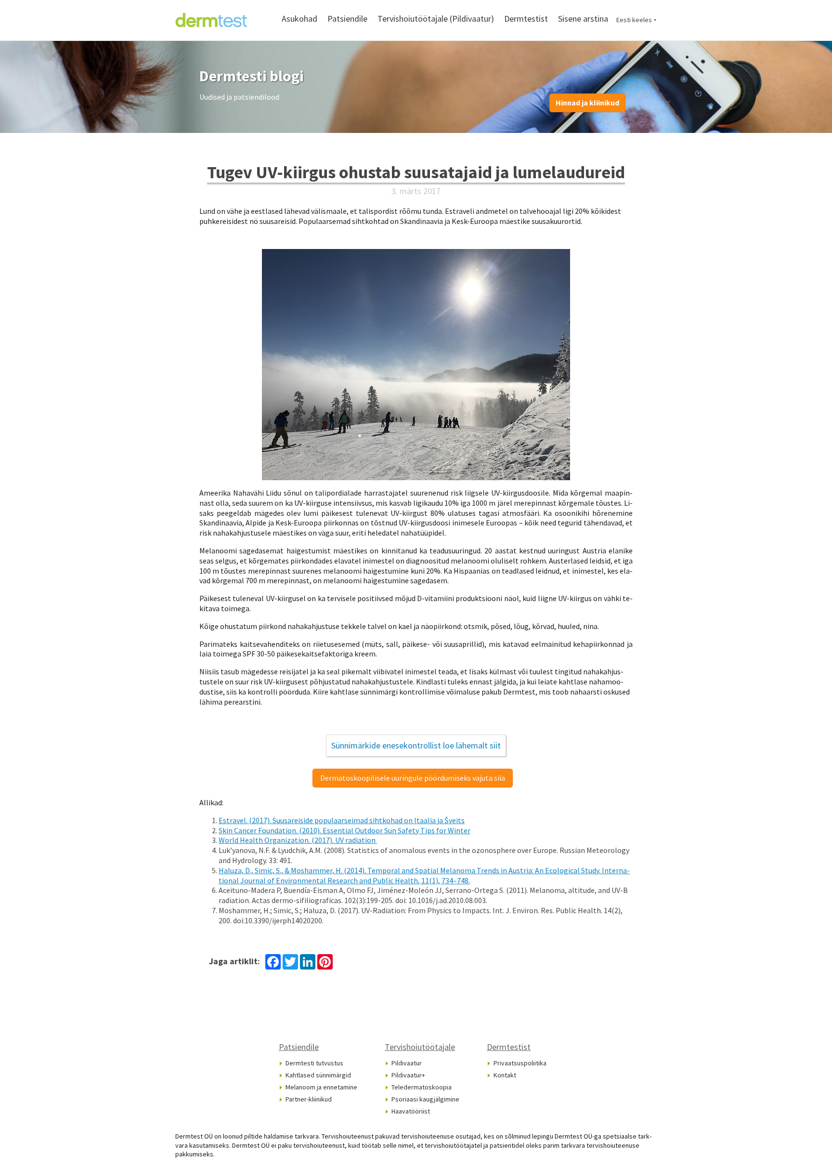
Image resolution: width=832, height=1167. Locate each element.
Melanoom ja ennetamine (321, 1087)
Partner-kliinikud (309, 1099)
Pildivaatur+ (408, 1075)
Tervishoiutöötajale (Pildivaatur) (435, 18)
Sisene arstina (583, 18)
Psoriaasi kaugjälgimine (425, 1099)
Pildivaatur (406, 1063)
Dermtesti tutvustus (314, 1063)
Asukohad (299, 18)
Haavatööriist (410, 1111)
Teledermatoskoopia (421, 1087)
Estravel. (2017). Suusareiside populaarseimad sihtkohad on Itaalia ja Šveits (342, 820)
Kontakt (505, 1075)
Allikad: (211, 802)
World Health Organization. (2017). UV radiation (298, 840)
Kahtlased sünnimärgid (318, 1075)
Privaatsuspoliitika (520, 1063)
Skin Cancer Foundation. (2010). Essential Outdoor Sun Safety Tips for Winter (344, 830)
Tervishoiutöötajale (420, 1046)
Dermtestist (526, 18)
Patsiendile (347, 18)
